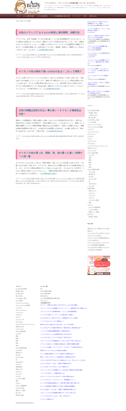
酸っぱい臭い (92, 117)
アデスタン (91, 136)
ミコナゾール (91, 134)
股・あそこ (91, 214)
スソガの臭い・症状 (93, 120)
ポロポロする (63, 181)
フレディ (90, 138)
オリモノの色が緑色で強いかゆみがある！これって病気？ (50, 71)
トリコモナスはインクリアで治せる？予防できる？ (56, 337)
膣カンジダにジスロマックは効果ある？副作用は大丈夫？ (99, 92)
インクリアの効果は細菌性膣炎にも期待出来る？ (55, 331)
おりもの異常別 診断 (28, 16)
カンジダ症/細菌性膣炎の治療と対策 (60, 16)
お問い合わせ (93, 16)
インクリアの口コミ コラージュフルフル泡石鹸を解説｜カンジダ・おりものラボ (69, 3)
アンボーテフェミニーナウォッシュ (98, 146)
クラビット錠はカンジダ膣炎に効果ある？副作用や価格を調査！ (60, 344)
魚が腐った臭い (39, 94)
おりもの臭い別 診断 (29, 55)
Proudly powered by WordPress (25, 403)
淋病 (70, 136)
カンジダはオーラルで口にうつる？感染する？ (54, 367)
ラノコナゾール (92, 141)
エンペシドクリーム (93, 131)
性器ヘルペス (92, 190)
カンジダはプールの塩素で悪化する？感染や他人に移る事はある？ (61, 328)
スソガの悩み (92, 122)
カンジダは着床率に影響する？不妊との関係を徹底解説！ (58, 386)
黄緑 (57, 136)
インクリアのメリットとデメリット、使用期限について (57, 380)
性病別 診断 (74, 55)
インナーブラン (92, 150)
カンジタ (98, 41)
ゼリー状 (105, 25)
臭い (22, 183)
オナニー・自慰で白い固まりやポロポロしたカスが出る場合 (99, 36)
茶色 (90, 167)
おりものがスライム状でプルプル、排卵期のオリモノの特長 (99, 22)
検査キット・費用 (94, 212)
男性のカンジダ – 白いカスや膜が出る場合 (53, 350)
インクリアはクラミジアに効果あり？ (98, 76)
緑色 (80, 55)
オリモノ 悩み (22, 57)
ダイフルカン (91, 143)
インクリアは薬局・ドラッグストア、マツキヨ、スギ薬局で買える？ (99, 69)
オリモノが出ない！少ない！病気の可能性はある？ (99, 83)
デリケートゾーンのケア (95, 124)
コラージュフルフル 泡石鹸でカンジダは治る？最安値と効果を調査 (61, 370)
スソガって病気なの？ (47, 399)
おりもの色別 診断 (42, 16)
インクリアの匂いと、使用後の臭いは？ (52, 373)
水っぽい (68, 55)
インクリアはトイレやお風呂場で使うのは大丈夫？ (99, 54)
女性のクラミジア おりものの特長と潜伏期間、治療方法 (49, 32)
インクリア (90, 32)
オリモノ (47, 181)
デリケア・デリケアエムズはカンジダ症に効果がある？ (57, 376)
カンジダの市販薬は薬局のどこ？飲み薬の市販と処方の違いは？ (60, 383)
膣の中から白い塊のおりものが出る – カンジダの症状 (57, 324)
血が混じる (92, 174)
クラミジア (49, 55)
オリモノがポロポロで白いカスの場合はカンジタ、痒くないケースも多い (63, 360)
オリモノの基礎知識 (94, 207)
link (85, 16)
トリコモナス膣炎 (68, 94)
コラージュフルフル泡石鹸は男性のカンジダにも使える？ (58, 393)
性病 (27, 57)
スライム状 (90, 25)
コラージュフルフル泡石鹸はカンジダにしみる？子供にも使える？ (61, 341)
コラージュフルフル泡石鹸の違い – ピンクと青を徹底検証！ (98, 47)
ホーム (18, 16)
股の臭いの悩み (93, 216)
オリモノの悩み (67, 178)
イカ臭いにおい (93, 115)
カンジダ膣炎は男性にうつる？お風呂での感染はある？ (57, 354)
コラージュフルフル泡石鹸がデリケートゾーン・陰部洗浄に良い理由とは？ (99, 61)
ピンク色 (91, 155)
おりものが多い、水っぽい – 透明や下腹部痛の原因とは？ (58, 389)
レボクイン (92, 193)
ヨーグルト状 (23, 181)
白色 (57, 181)
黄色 (90, 157)
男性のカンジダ (92, 148)
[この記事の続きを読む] (45, 50)
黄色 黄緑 (23, 96)
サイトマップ (76, 16)
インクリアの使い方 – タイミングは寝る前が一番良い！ (99, 29)
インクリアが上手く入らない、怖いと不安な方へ (55, 396)
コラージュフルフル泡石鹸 (93, 39)
